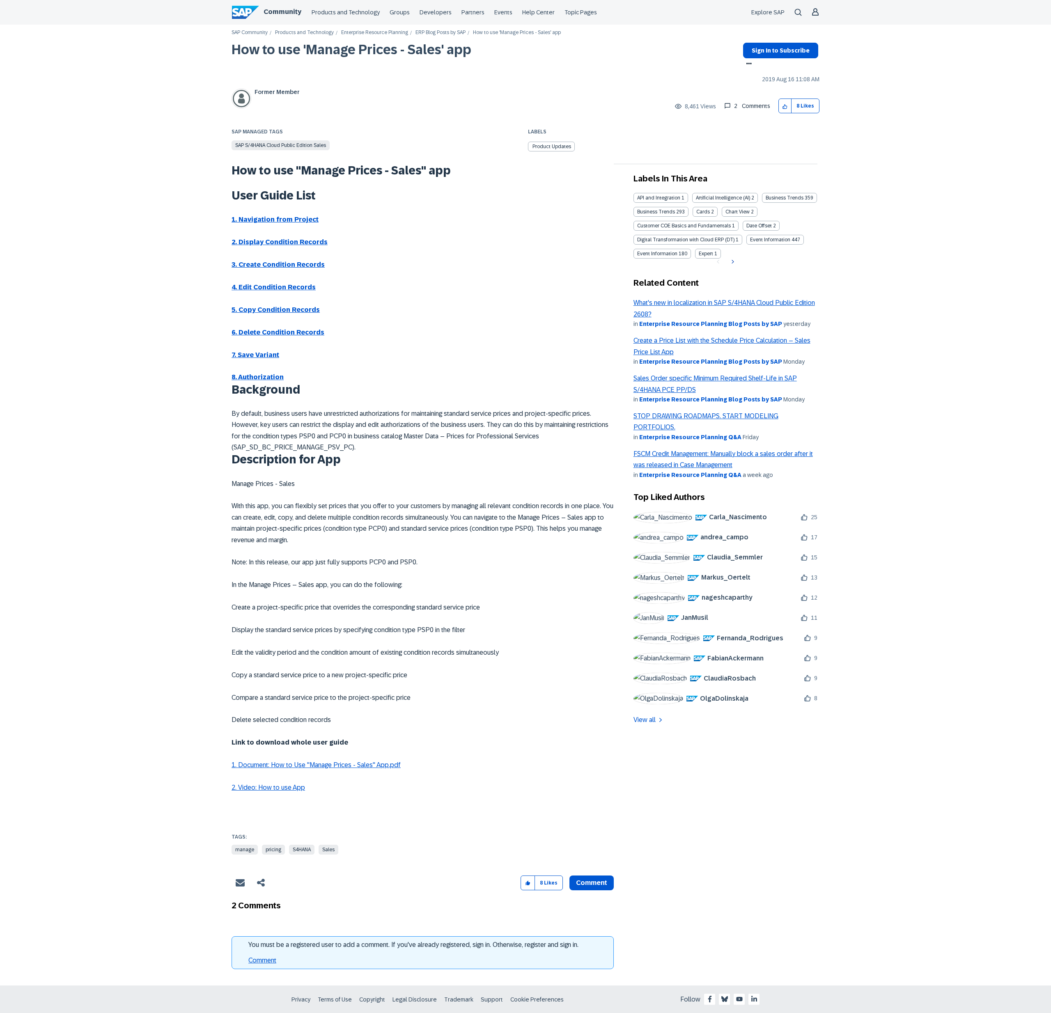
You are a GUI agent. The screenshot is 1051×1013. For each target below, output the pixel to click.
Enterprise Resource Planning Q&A (690, 437)
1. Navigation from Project (275, 219)
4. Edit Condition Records (274, 287)
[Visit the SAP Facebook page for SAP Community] (710, 999)
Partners (472, 12)
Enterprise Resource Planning (374, 32)
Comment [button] (591, 882)
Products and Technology (346, 12)
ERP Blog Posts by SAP (440, 32)
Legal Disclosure (414, 999)
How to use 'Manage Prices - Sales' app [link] (517, 32)
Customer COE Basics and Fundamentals (684, 226)
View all (644, 719)
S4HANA (302, 850)
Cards (703, 212)
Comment (262, 960)
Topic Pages (581, 12)
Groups (400, 12)
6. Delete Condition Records (278, 332)
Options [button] (747, 64)
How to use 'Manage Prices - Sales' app (351, 49)
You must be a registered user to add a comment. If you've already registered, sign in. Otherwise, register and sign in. (413, 944)
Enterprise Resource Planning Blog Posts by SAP (710, 324)
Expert (706, 254)
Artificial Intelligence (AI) (723, 198)
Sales (328, 850)
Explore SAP (768, 12)
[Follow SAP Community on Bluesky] (724, 999)
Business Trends (784, 198)
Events (503, 12)
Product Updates (551, 146)
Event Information (770, 240)
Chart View (737, 212)
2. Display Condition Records (280, 241)
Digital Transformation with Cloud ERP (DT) (685, 240)
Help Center (538, 12)
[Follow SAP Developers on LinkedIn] (754, 999)
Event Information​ (657, 254)
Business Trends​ (656, 212)
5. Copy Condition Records (276, 309)
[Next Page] (731, 262)
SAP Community (250, 32)
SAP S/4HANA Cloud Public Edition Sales (280, 145)
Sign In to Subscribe (781, 50)
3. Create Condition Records (278, 264)
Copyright (372, 999)
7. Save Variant (255, 354)
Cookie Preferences (537, 999)
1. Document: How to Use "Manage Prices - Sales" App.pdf (316, 764)
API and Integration (658, 198)
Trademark (458, 999)
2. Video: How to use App (268, 787)
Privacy (300, 999)
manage (244, 850)
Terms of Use (335, 999)
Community (282, 11)
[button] (785, 106)
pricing (273, 850)
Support (492, 999)
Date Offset (759, 226)
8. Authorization (258, 377)
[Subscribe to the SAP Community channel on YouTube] (739, 999)
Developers (436, 12)
